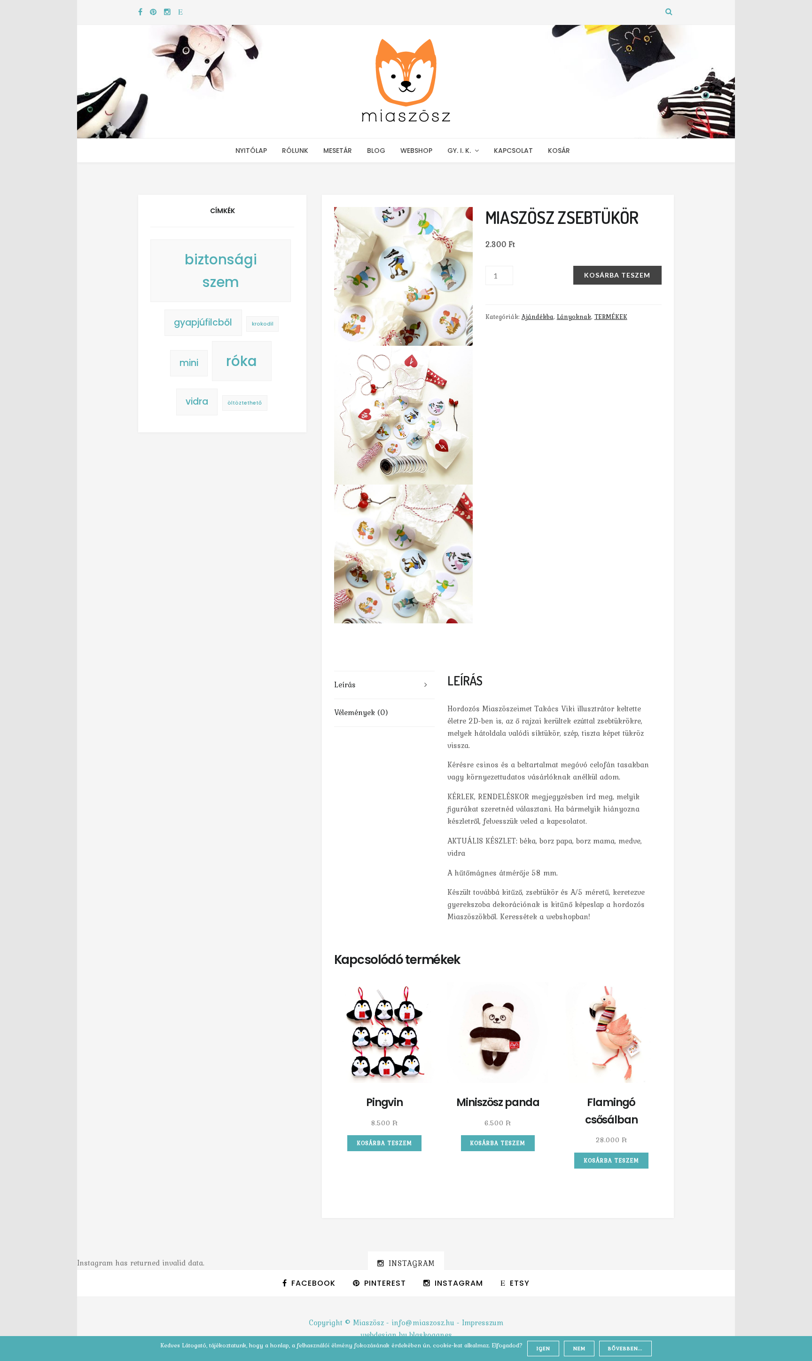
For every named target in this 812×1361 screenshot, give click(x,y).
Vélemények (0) (361, 712)
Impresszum (482, 1322)
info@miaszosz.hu (422, 1322)
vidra (197, 401)
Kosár (559, 150)
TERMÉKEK (610, 316)
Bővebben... (625, 1348)
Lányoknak (574, 316)
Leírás (345, 684)
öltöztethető (244, 402)
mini (189, 363)
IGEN (543, 1348)
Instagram (412, 1263)
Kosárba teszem (617, 275)
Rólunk (295, 150)
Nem (579, 1348)
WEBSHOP (416, 150)
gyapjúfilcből (203, 322)
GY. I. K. (459, 150)
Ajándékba (538, 316)
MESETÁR (337, 150)
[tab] (384, 685)
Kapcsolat (513, 150)
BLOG (376, 150)
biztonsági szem (221, 270)
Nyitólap (251, 150)
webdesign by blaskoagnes (406, 1334)
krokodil (262, 323)
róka (241, 361)
